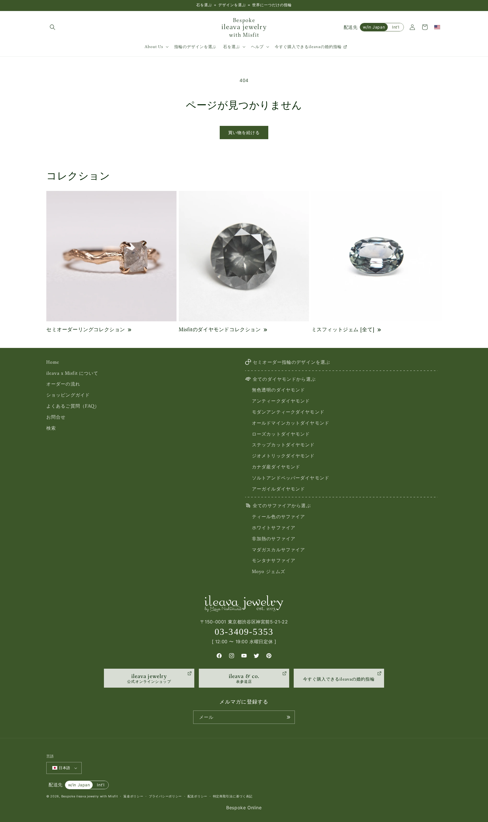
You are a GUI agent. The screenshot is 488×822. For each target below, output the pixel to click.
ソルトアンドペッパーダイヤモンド (290, 478)
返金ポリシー (133, 796)
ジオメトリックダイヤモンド (283, 456)
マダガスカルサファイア (278, 549)
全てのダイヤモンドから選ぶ (284, 379)
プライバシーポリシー (165, 796)
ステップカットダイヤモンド (283, 444)
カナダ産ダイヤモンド (276, 467)
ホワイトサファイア (273, 527)
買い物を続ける (244, 132)
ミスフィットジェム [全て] (343, 329)
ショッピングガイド (68, 395)
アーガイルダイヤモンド (278, 489)
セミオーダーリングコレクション (85, 329)
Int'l (395, 27)
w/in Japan (374, 27)
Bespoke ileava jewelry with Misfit (89, 796)
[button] (52, 27)
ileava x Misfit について (72, 373)
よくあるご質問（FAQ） (72, 406)
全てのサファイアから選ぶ (282, 505)
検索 (51, 428)
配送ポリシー (197, 796)
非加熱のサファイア (273, 538)
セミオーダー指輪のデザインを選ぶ (291, 362)
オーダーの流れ (63, 384)
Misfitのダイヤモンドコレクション (220, 329)
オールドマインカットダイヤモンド (290, 423)
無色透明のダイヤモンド (278, 390)
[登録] (288, 717)
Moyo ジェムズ (268, 571)
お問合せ (56, 417)
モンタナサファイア (273, 560)
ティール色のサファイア (278, 516)
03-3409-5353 (244, 632)
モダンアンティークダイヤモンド (288, 412)
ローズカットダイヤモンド (281, 434)
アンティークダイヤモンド (281, 401)
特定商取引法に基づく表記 (232, 796)
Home (52, 362)
